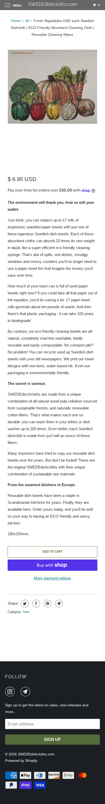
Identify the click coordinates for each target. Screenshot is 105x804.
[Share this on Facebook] (35, 603)
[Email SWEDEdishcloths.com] (26, 691)
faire (26, 612)
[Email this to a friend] (58, 603)
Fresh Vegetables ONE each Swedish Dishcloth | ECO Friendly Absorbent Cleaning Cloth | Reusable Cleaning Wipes (52, 153)
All (27, 21)
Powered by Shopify (21, 760)
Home (16, 21)
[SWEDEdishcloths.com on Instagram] (11, 691)
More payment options (52, 578)
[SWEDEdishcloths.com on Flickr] (19, 691)
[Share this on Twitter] (24, 603)
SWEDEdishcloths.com (36, 754)
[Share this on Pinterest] (47, 603)
